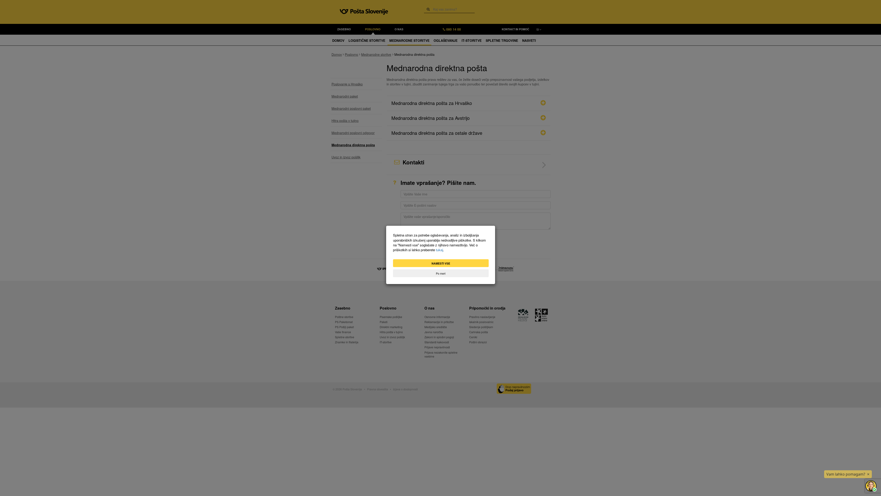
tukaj (439, 249)
